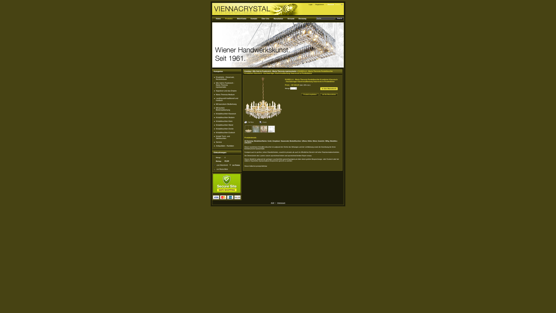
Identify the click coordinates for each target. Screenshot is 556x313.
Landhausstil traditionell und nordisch (227, 99)
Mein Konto (241, 19)
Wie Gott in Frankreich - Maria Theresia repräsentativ (225, 85)
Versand (290, 19)
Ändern (337, 4)
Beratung (302, 19)
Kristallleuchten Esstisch (225, 133)
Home (218, 19)
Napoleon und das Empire (226, 91)
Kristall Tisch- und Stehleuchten (223, 137)
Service (219, 142)
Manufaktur (278, 19)
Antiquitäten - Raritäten (225, 146)
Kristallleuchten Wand (224, 125)
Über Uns (265, 19)
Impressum (281, 203)
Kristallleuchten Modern (225, 118)
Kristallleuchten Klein (224, 121)
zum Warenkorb (222, 165)
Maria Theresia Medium (225, 95)
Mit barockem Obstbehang (226, 104)
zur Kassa (236, 165)
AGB (272, 203)
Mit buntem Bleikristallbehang (223, 109)
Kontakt (254, 19)
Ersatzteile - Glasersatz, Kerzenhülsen (225, 78)
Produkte (229, 19)
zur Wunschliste (222, 169)
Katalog (247, 71)
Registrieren (320, 4)
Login (310, 4)
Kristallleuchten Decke (225, 129)
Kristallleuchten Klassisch (226, 114)
